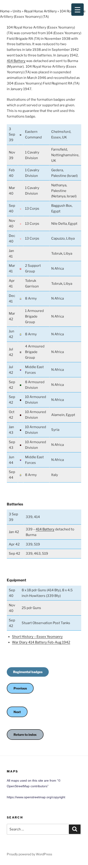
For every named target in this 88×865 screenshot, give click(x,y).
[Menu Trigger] (77, 9)
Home (5, 11)
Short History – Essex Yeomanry (37, 637)
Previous (20, 688)
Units (17, 11)
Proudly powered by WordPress (29, 854)
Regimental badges (27, 672)
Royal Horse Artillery (40, 11)
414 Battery (16, 61)
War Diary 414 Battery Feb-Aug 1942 (41, 642)
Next (17, 712)
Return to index (25, 734)
